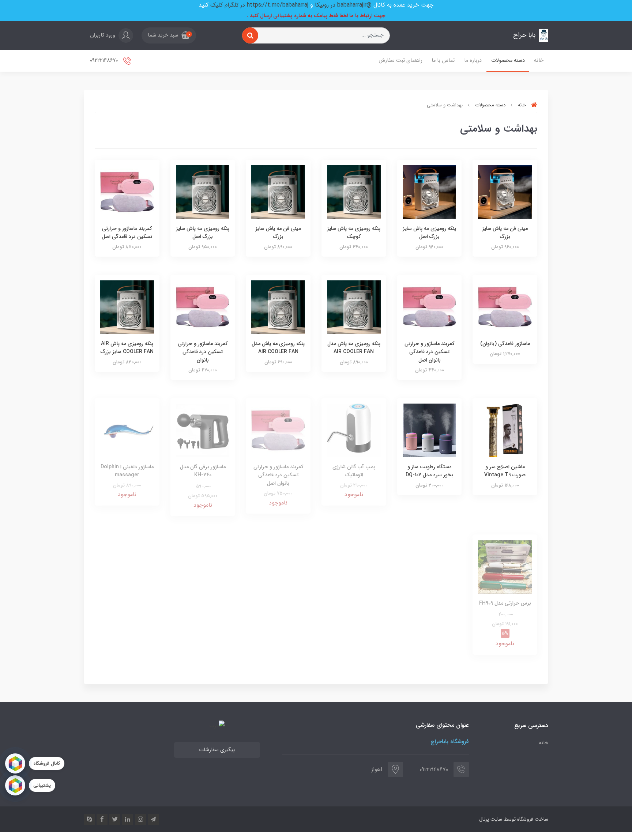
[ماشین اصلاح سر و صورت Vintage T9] (505, 430)
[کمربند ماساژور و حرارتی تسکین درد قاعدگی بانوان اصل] (429, 306)
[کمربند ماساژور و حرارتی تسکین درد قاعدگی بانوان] (203, 306)
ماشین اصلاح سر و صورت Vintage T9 (505, 471)
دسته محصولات (508, 60)
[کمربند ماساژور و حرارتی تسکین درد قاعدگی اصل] (127, 191)
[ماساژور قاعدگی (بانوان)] (505, 306)
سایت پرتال (490, 819)
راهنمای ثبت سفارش (400, 60)
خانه (538, 60)
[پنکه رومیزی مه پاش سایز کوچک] (354, 191)
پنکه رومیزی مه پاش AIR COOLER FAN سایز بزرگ (127, 348)
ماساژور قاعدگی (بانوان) (505, 344)
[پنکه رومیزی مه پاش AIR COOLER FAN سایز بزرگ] (127, 306)
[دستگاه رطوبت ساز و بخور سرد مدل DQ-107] (429, 430)
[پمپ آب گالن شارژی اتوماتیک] (354, 430)
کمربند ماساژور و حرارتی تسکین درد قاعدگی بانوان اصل (429, 352)
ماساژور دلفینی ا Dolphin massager (127, 471)
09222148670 (104, 60)
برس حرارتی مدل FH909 (505, 603)
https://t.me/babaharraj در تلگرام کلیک (259, 5)
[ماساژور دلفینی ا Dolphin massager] (127, 430)
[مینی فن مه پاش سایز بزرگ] (505, 191)
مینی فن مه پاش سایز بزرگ (505, 232)
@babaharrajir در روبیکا (343, 5)
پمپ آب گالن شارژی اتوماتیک (353, 471)
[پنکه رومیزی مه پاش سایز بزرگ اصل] (429, 191)
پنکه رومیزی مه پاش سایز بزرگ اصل (429, 232)
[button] (169, 35)
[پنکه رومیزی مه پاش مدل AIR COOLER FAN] (354, 306)
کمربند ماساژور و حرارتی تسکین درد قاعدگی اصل (127, 232)
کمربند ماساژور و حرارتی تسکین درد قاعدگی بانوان (202, 352)
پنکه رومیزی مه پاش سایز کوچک (353, 232)
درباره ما (473, 60)
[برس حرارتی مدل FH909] (505, 566)
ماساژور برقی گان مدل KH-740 (203, 471)
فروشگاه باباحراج (449, 741)
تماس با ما (443, 60)
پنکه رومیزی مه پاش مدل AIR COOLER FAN (353, 348)
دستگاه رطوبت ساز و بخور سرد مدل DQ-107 (429, 471)
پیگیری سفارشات (217, 750)
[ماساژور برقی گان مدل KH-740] (203, 430)
